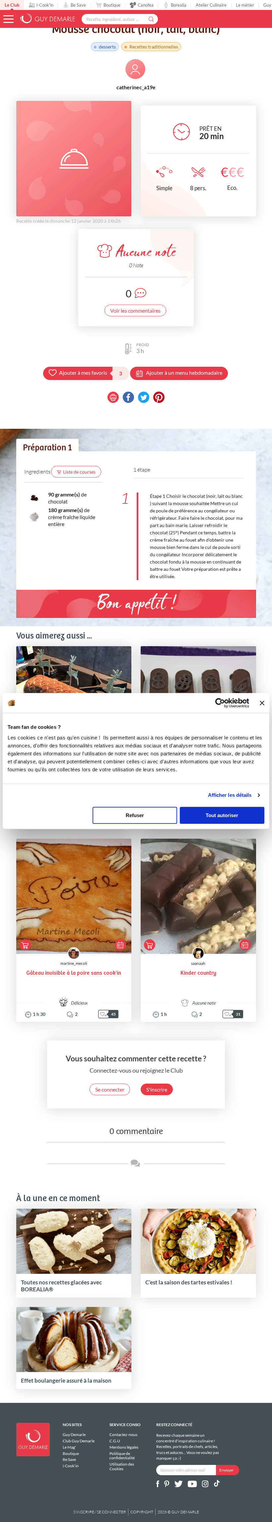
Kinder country (198, 973)
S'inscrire (156, 1089)
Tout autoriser (222, 815)
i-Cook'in (44, 5)
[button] (8, 19)
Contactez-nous (123, 1434)
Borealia (178, 5)
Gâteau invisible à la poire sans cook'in (73, 973)
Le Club (12, 5)
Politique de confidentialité (122, 1456)
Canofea (146, 5)
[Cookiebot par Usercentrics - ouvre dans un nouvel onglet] (220, 703)
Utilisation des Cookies (121, 1466)
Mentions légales (123, 1447)
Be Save (78, 5)
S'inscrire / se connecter (99, 1511)
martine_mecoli (73, 963)
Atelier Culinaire (211, 5)
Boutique (111, 5)
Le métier (245, 5)
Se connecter (109, 1089)
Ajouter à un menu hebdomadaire (184, 372)
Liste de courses (79, 472)
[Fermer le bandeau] (262, 703)
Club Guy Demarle (79, 1440)
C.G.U (114, 1440)
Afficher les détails (230, 795)
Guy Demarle (74, 1434)
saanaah (198, 963)
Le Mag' (69, 1447)
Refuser (135, 815)
